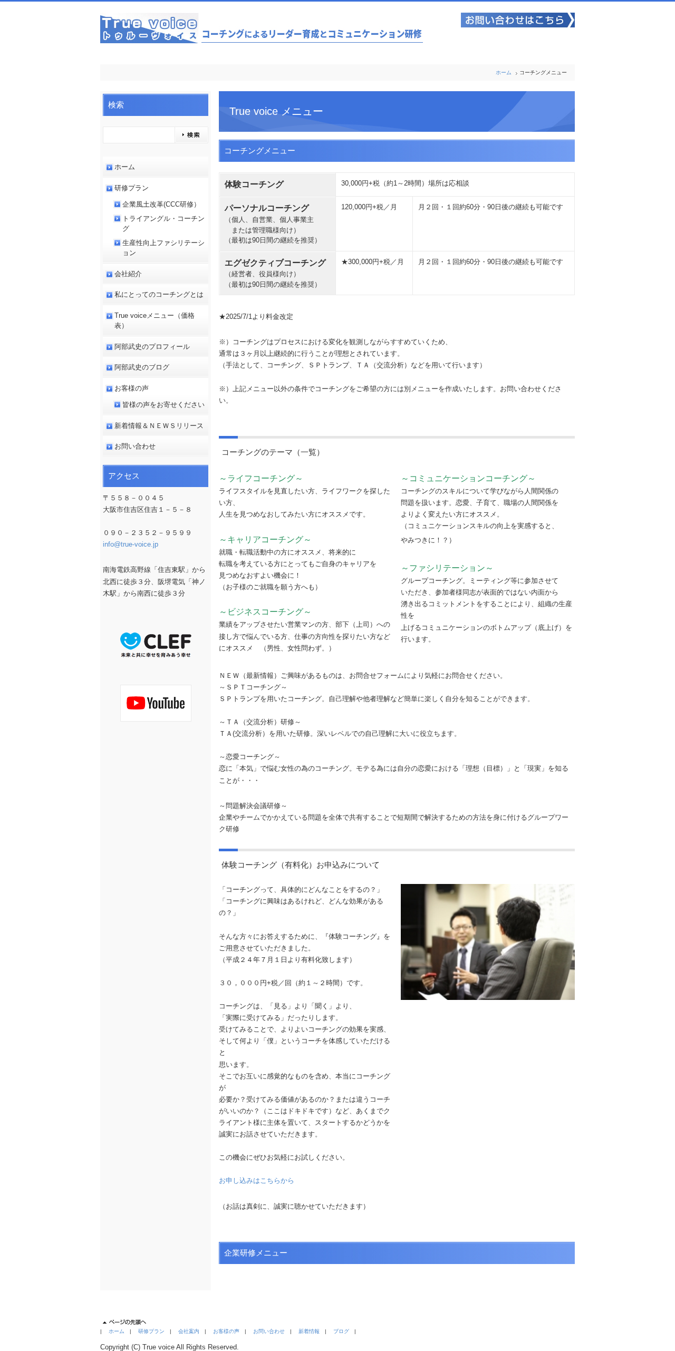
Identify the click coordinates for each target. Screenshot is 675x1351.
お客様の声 (131, 388)
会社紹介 (128, 274)
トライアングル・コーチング (163, 224)
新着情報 (309, 1331)
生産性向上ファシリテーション (163, 248)
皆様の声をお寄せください (163, 405)
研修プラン (131, 188)
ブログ (341, 1331)
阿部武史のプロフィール (152, 347)
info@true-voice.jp (130, 544)
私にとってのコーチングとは (159, 294)
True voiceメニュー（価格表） (154, 321)
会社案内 (188, 1331)
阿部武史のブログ (141, 367)
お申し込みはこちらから (256, 1180)
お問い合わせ (135, 446)
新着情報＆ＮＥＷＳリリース (159, 426)
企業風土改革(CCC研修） (161, 204)
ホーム (504, 72)
